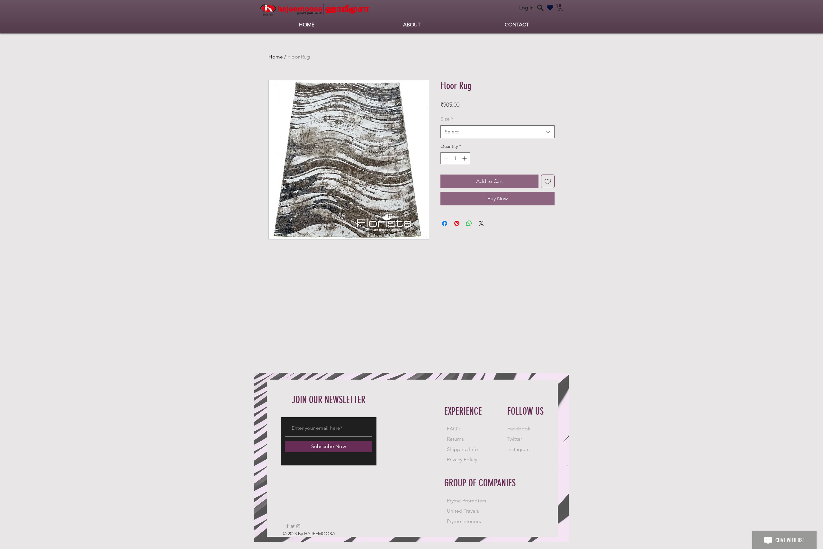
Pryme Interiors (464, 521)
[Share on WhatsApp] (469, 223)
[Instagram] (298, 526)
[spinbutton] (455, 158)
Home (275, 57)
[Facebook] (287, 526)
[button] (560, 7)
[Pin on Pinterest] (457, 223)
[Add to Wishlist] (548, 181)
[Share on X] (481, 223)
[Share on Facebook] (444, 223)
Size (446, 119)
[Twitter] (292, 526)
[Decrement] (445, 158)
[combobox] (497, 131)
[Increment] (465, 158)
